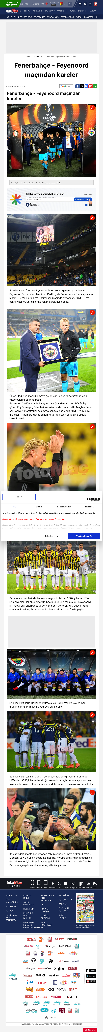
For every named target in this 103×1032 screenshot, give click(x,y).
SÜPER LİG (28, 909)
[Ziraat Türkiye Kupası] (95, 4)
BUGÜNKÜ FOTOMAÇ (64, 909)
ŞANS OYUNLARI (28, 903)
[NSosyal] (86, 86)
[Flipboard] (90, 86)
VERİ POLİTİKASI (46, 923)
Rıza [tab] (14, 507)
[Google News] (66, 86)
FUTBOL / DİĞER (28, 896)
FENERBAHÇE (39, 17)
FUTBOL (79, 17)
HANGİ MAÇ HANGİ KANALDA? (11, 917)
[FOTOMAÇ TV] (80, 4)
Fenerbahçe (38, 57)
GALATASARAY (53, 17)
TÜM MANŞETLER (12, 900)
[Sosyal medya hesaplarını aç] (90, 4)
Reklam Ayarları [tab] (64, 507)
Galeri (28, 57)
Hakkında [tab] (89, 507)
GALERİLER (64, 895)
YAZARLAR (11, 906)
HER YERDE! (14, 886)
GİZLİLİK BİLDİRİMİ (45, 916)
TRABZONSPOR (67, 17)
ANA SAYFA (11, 895)
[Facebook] (77, 86)
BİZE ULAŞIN (62, 916)
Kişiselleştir (49, 536)
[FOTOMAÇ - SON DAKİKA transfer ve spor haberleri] (12, 10)
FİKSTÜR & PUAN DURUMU (28, 915)
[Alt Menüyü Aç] (20, 10)
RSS (43, 904)
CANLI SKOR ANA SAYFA (12, 3)
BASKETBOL (89, 17)
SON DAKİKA (90, 1030)
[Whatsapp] (95, 86)
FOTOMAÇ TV (65, 899)
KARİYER (63, 904)
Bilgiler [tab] (39, 507)
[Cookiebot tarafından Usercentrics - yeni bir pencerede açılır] (89, 499)
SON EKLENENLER (14, 17)
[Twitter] (82, 86)
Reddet (19, 497)
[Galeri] (85, 4)
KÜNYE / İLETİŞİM (45, 910)
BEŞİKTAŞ (28, 17)
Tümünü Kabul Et (84, 536)
